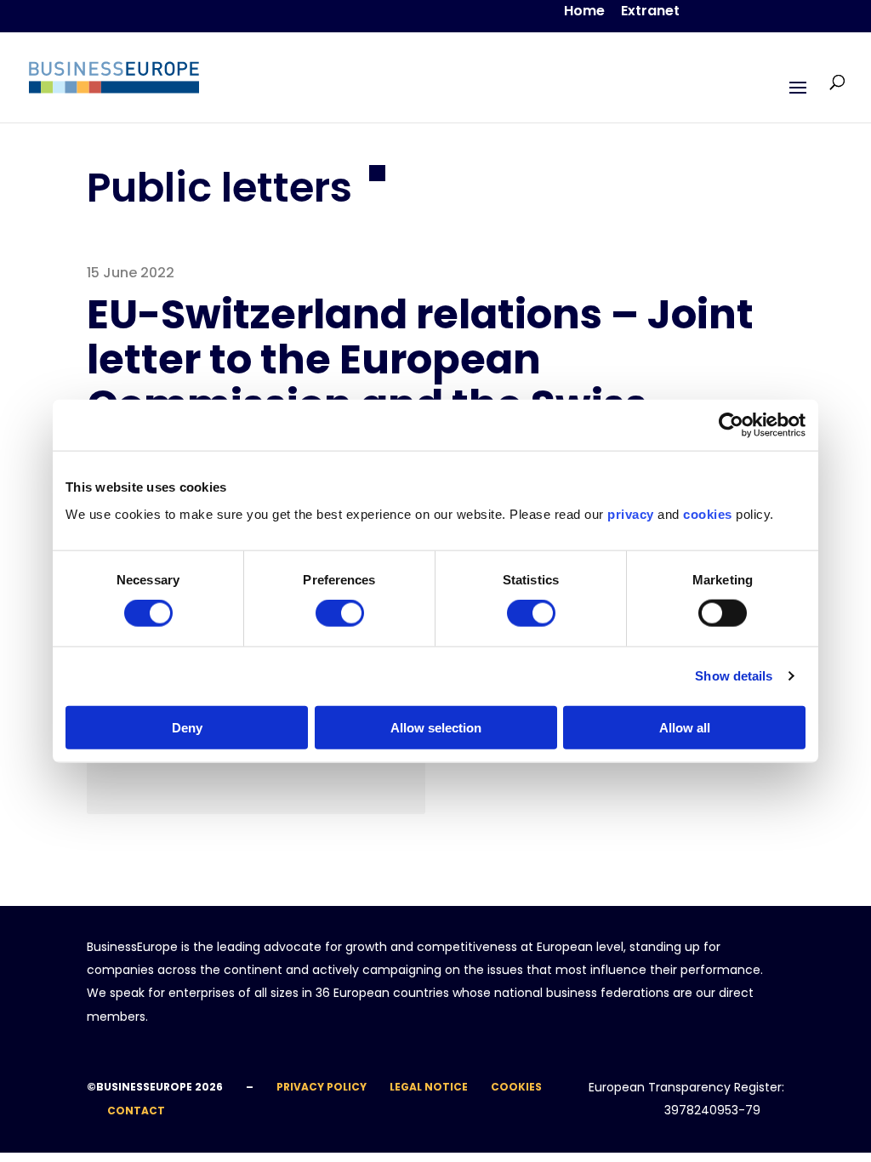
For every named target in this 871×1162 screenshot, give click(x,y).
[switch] (340, 613)
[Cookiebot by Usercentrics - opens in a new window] (731, 425)
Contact (136, 1110)
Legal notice (429, 1086)
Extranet (650, 12)
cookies (707, 513)
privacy (630, 513)
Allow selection (435, 727)
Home (584, 12)
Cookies (516, 1086)
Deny (187, 727)
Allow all (684, 727)
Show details (733, 676)
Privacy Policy (321, 1086)
